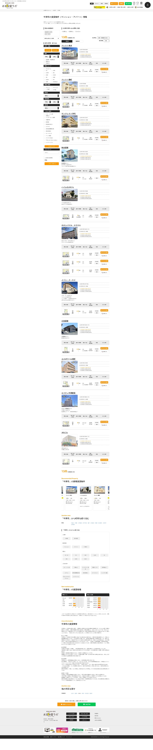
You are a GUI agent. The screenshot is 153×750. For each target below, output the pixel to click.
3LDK (64, 605)
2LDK (64, 603)
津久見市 (87, 693)
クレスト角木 (67, 46)
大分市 (88, 598)
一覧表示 (67, 41)
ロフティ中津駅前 (68, 393)
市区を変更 (48, 50)
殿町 (89, 522)
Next (108, 498)
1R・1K (64, 598)
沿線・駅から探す (122, 7)
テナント (96, 3)
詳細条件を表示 (51, 146)
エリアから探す (71, 713)
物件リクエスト (114, 3)
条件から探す (131, 7)
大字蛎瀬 (80, 522)
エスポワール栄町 (69, 359)
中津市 (88, 607)
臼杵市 (88, 603)
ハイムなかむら (68, 187)
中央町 (72, 522)
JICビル (65, 432)
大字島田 (73, 524)
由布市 (88, 605)
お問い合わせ (104, 176)
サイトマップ (69, 736)
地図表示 (78, 41)
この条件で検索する (51, 163)
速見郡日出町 (89, 601)
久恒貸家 (65, 321)
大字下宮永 (85, 522)
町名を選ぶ (55, 50)
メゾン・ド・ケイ (69, 280)
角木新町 (100, 522)
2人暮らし (71, 31)
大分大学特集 (140, 7)
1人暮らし (65, 31)
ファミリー (77, 31)
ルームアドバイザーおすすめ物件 (100, 7)
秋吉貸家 (65, 148)
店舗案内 (121, 3)
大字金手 (104, 522)
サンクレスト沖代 (69, 114)
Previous (62, 498)
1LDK (64, 601)
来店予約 (96, 715)
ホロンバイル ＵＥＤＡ (71, 225)
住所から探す (113, 7)
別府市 (88, 599)
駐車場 (106, 3)
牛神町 (76, 522)
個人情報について (61, 736)
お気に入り (105, 72)
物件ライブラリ (53, 736)
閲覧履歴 (71, 719)
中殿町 (96, 522)
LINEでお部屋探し (98, 720)
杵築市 (91, 693)
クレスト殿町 (67, 80)
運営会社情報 (46, 736)
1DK (63, 599)
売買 (102, 3)
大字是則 (92, 522)
